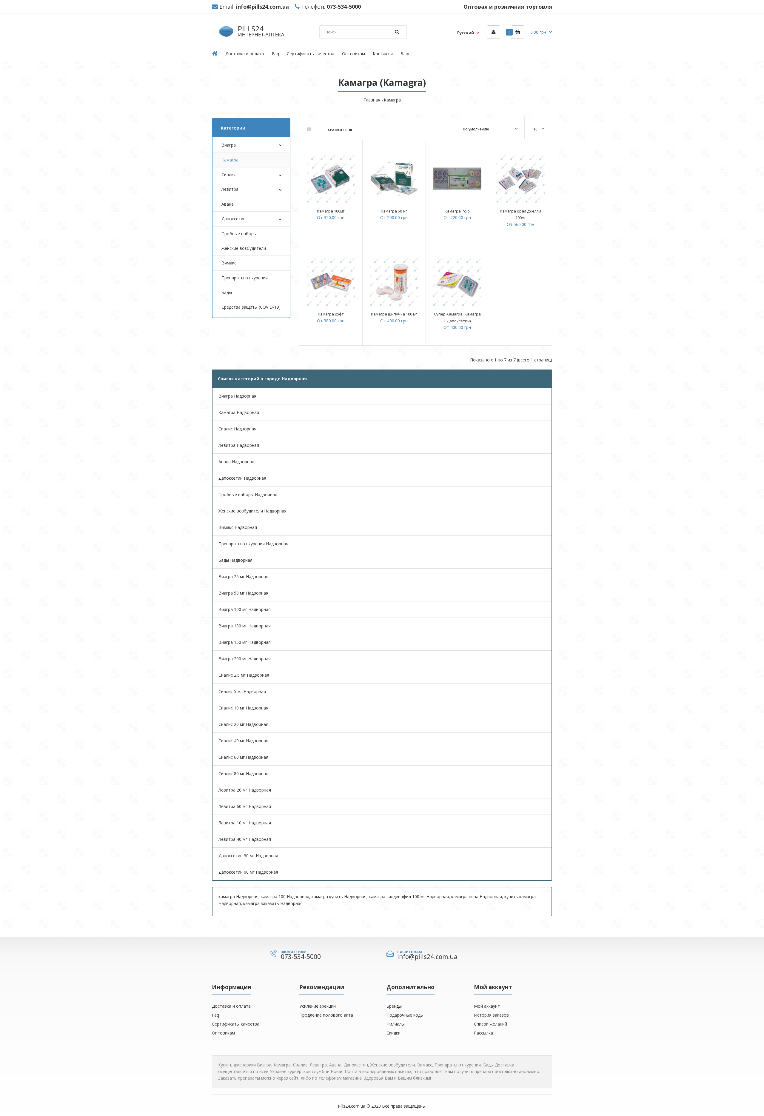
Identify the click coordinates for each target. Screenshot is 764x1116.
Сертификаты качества (235, 1024)
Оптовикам (223, 1033)
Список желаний (490, 1024)
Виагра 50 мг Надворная (243, 593)
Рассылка (483, 1033)
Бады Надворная (235, 560)
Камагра (392, 100)
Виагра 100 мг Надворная (244, 609)
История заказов (491, 1015)
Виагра (228, 145)
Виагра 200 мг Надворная (244, 658)
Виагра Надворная (237, 396)
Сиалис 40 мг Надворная (243, 741)
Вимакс (228, 263)
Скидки (393, 1033)
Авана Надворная (236, 461)
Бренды (394, 1006)
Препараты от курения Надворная (253, 544)
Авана (227, 204)
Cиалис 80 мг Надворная (243, 773)
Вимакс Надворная (237, 527)
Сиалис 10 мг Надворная (243, 708)
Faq (215, 1015)
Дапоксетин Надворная (242, 478)
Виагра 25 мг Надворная (243, 576)
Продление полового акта (326, 1015)
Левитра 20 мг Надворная (244, 790)
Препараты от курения (244, 278)
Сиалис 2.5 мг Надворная (243, 675)
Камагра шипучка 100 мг (394, 314)
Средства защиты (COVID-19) (251, 307)
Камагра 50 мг (394, 211)
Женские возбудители (243, 248)
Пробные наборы (239, 233)
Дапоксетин (233, 218)
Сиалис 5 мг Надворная (242, 691)
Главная (371, 100)
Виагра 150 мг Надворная (244, 642)
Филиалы (395, 1024)
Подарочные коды (404, 1015)
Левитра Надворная (238, 445)
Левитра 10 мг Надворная (244, 823)
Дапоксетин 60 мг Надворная (248, 872)
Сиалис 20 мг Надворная (243, 724)
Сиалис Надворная (237, 429)
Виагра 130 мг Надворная (244, 626)
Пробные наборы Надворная (247, 494)
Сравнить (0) (340, 129)
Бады (226, 292)
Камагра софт (331, 314)
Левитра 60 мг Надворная (244, 806)
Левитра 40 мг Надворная (244, 839)
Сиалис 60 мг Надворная (243, 757)
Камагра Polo (457, 211)
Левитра (229, 189)
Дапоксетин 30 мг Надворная (248, 855)
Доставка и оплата (231, 1006)
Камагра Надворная (238, 412)
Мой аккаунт (487, 1006)
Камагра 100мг (330, 211)
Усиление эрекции (317, 1006)
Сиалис (228, 174)
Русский (465, 33)
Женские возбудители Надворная (252, 511)
